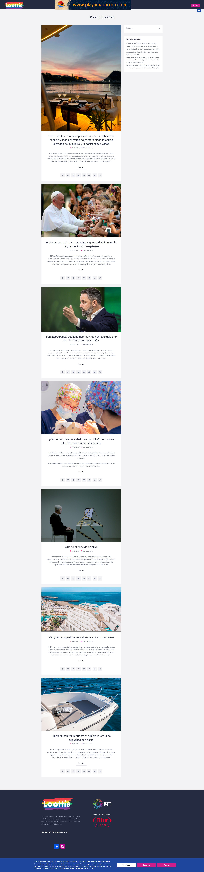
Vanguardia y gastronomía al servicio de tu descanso (81, 637)
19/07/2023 (75, 344)
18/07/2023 (75, 447)
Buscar (158, 28)
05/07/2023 (75, 551)
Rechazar (146, 865)
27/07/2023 (75, 148)
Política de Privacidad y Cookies (82, 868)
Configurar (126, 865)
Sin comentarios (88, 148)
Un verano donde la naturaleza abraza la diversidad (142, 49)
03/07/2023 (75, 744)
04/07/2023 (75, 641)
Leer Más (81, 167)
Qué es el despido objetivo (81, 547)
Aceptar (167, 865)
